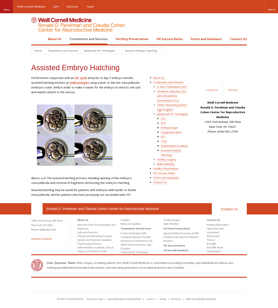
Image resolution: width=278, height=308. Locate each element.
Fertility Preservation (132, 39)
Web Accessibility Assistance (201, 299)
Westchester (213, 236)
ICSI (163, 118)
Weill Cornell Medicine (31, 6)
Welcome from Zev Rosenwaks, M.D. (97, 224)
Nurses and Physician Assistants (95, 240)
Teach (90, 6)
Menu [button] (7, 9)
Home (35, 39)
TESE (164, 141)
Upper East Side (215, 228)
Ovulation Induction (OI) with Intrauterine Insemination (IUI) (171, 96)
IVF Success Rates (170, 39)
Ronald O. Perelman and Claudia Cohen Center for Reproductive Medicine (102, 209)
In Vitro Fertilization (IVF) (172, 87)
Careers (150, 299)
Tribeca (211, 240)
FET (163, 137)
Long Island (213, 232)
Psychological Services (89, 243)
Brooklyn (211, 243)
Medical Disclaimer (42, 238)
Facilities (125, 220)
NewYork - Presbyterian (170, 285)
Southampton (214, 251)
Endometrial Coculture (174, 146)
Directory (176, 299)
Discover (72, 6)
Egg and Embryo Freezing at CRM (181, 233)
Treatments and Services (88, 39)
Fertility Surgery (166, 159)
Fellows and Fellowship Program (95, 236)
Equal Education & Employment (124, 299)
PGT (163, 123)
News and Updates (131, 223)
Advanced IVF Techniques (172, 114)
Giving (162, 299)
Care (56, 6)
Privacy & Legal (95, 299)
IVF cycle (81, 78)
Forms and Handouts (206, 39)
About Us (54, 39)
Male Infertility (165, 164)
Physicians (83, 228)
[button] (271, 6)
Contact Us (238, 39)
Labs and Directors (88, 232)
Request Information (218, 224)
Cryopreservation (171, 132)
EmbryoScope (169, 127)
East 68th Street (215, 247)
